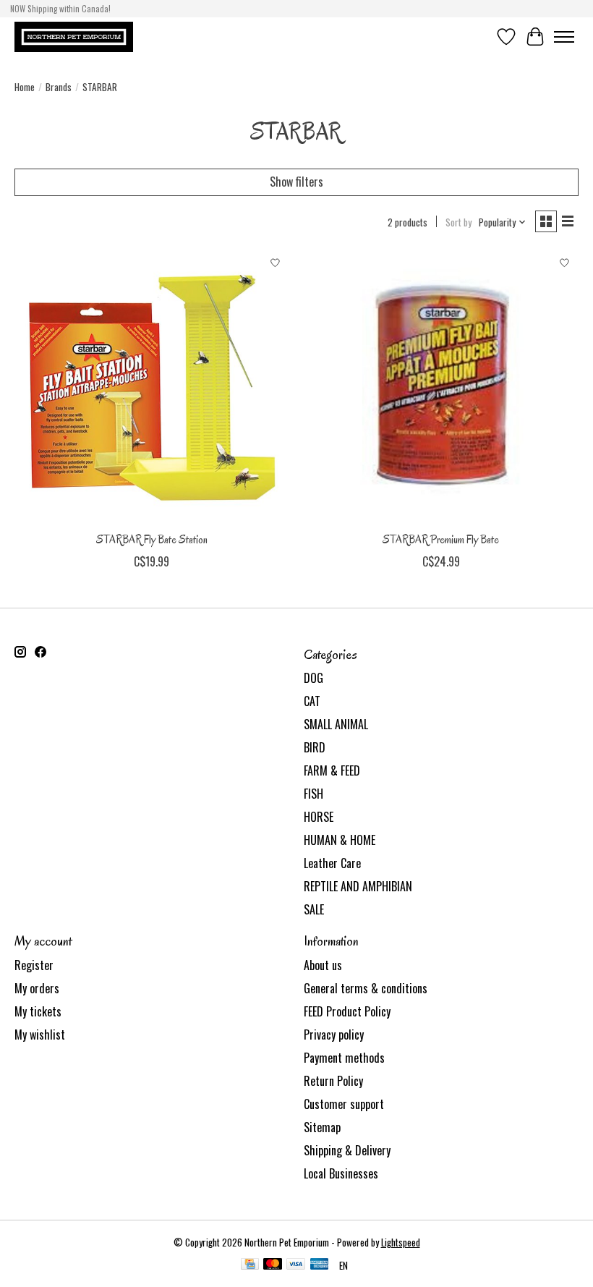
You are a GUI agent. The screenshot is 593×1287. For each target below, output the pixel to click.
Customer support (344, 1104)
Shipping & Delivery (347, 1150)
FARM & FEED (332, 770)
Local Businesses (341, 1173)
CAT (312, 701)
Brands (59, 87)
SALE (314, 909)
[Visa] (295, 1265)
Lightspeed (400, 1242)
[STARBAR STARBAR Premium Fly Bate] (441, 387)
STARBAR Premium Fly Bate (441, 539)
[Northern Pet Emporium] (73, 36)
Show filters (296, 181)
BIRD (314, 747)
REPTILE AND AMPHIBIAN (358, 886)
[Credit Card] (250, 1265)
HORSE (318, 816)
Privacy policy (334, 1034)
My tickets (37, 1011)
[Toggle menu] (564, 36)
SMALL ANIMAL (336, 724)
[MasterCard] (272, 1265)
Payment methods (344, 1057)
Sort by (458, 222)
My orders (36, 988)
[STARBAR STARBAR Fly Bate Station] (151, 387)
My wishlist (39, 1034)
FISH (313, 793)
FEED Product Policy (347, 1011)
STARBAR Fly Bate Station (152, 539)
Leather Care (332, 863)
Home (24, 87)
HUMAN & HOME (339, 840)
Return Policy (333, 1081)
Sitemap (322, 1127)
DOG (313, 678)
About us (323, 965)
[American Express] (319, 1265)
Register (34, 965)
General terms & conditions (365, 988)
